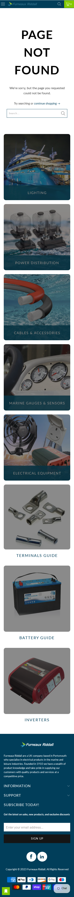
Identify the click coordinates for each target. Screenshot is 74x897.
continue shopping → (47, 103)
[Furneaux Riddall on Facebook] (31, 857)
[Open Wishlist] (6, 891)
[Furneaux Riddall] (22, 4)
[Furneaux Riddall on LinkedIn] (42, 857)
